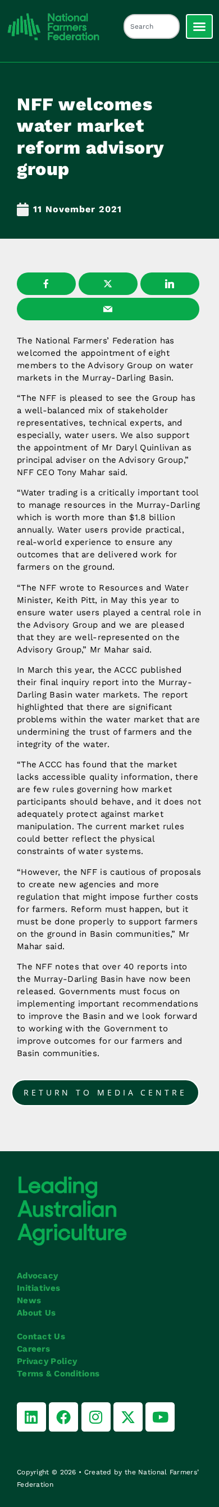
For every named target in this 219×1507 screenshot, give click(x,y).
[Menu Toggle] (199, 26)
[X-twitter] (128, 1417)
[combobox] (152, 26)
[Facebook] (63, 1417)
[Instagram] (96, 1417)
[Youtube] (160, 1417)
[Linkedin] (31, 1417)
